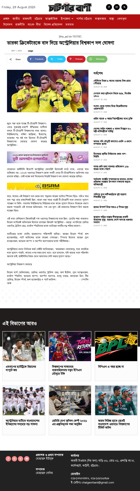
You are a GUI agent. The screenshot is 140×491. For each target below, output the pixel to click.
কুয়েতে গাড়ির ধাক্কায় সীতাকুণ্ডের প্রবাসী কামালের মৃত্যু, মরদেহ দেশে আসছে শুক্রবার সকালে (113, 219)
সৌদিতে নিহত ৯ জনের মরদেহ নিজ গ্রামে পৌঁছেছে (112, 82)
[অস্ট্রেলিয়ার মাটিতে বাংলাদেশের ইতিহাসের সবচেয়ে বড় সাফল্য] (24, 400)
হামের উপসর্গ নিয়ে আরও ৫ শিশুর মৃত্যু (111, 207)
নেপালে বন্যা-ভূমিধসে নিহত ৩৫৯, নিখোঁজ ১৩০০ (112, 95)
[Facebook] (109, 7)
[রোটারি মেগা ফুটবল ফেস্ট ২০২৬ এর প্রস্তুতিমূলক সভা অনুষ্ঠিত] (70, 400)
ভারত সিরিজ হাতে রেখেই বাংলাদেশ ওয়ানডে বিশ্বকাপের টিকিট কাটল (114, 424)
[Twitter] (124, 7)
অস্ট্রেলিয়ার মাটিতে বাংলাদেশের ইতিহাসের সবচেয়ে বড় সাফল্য (22, 422)
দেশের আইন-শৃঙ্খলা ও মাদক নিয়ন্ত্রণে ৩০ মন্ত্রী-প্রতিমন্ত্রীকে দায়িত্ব (112, 130)
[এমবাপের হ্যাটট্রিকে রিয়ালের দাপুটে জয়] (24, 346)
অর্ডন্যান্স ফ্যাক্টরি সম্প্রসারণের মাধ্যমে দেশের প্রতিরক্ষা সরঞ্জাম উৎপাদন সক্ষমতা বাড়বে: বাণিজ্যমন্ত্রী (113, 182)
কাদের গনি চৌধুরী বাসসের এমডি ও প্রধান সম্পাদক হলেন (112, 142)
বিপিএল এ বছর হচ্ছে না (111, 367)
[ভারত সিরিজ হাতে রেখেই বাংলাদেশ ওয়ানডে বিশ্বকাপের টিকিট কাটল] (116, 400)
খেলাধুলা (30, 51)
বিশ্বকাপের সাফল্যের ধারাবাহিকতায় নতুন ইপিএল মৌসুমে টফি (67, 370)
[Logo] (70, 7)
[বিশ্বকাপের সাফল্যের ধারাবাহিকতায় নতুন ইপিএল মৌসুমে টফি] (70, 346)
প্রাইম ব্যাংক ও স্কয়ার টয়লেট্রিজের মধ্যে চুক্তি (113, 118)
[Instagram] (117, 7)
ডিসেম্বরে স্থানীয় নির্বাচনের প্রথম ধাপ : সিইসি (110, 155)
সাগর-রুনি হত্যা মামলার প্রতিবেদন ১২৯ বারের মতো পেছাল (111, 168)
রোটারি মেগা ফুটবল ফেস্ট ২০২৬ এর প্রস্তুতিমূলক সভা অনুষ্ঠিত (69, 422)
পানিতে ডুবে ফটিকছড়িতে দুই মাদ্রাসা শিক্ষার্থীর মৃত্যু (110, 195)
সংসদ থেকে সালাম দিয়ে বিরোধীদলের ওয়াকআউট (110, 107)
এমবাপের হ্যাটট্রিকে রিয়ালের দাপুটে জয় (21, 368)
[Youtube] (26, 458)
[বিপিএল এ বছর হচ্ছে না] (116, 346)
